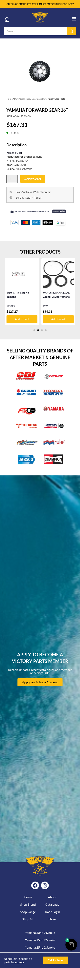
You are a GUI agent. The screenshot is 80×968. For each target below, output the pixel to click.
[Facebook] (35, 885)
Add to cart (32, 179)
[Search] (71, 31)
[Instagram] (45, 885)
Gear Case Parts (39, 98)
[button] (34, 330)
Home (9, 98)
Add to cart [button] (22, 319)
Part (16, 98)
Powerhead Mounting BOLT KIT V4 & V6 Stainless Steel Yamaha (56, 296)
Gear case (25, 98)
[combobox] (35, 31)
